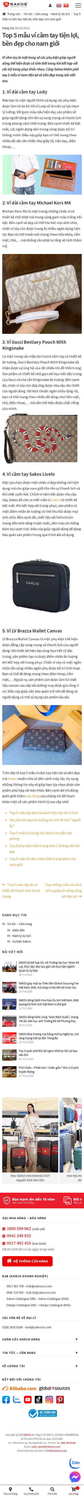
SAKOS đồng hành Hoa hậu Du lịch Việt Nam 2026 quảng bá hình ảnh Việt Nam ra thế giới (48, 1002)
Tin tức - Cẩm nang (36, 14)
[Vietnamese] (66, 5)
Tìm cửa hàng (10, 1493)
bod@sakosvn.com (38, 1327)
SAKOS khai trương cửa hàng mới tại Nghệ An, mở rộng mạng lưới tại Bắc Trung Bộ (49, 1036)
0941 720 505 (15, 1292)
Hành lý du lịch (60, 14)
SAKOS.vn (29, 1434)
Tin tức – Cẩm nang (19, 924)
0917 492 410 (19, 1243)
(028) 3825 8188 (12, 1327)
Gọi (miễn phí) (31, 1493)
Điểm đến (18, 930)
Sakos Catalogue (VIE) (20, 1299)
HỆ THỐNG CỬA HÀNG (30, 1261)
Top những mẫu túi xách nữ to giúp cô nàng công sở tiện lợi (63, 890)
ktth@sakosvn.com (57, 1450)
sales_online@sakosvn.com (45, 1446)
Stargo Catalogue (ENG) (55, 1305)
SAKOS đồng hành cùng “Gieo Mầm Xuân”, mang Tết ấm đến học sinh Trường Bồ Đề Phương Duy (48, 1019)
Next (76, 1139)
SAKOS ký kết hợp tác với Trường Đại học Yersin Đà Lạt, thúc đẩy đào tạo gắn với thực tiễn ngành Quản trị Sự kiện (49, 967)
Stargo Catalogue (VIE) (21, 1305)
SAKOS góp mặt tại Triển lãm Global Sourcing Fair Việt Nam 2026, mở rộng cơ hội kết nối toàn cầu (49, 985)
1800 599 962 (19, 1228)
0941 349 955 (19, 1235)
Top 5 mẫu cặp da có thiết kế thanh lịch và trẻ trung (21, 890)
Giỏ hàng (73, 1491)
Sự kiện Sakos (21, 941)
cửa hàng (33, 796)
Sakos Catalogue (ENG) (53, 1299)
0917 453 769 (15, 1286)
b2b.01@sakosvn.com (41, 1292)
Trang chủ (13, 14)
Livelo (55, 499)
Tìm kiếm (52, 1493)
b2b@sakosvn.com (39, 1286)
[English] (59, 5)
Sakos (12, 778)
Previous (7, 1139)
